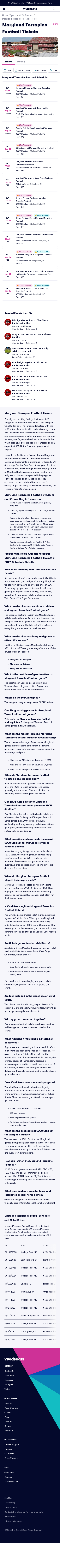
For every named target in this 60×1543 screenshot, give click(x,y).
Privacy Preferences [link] (12, 1521)
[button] (7, 70)
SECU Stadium (27, 726)
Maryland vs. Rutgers (20, 664)
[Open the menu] (4, 8)
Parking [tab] (21, 61)
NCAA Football (26, 15)
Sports (13, 15)
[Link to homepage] (30, 8)
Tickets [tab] (8, 61)
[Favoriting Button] (55, 24)
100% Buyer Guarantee (33, 3)
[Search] (53, 9)
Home (5, 15)
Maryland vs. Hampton (21, 659)
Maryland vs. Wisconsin (21, 669)
